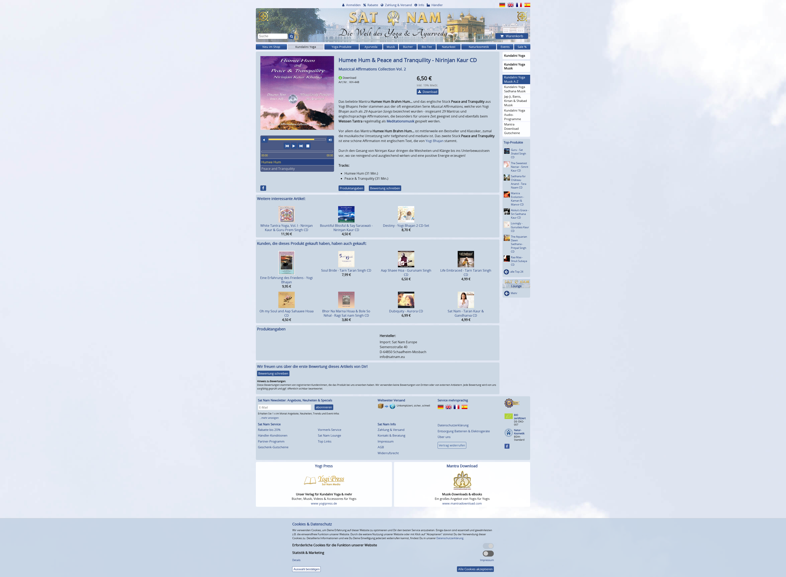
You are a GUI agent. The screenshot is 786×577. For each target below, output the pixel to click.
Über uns (444, 437)
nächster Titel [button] (301, 146)
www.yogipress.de (324, 503)
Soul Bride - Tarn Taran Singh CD (346, 270)
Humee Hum (271, 162)
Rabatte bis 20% (269, 430)
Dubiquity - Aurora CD (406, 311)
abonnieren (324, 407)
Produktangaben (351, 188)
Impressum (386, 441)
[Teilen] (263, 188)
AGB (381, 447)
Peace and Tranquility (278, 168)
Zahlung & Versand (398, 5)
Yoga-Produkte (341, 47)
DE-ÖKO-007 (519, 423)
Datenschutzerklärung (453, 425)
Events (505, 47)
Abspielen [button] (294, 146)
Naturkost (448, 47)
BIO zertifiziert (520, 416)
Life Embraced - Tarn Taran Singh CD (465, 272)
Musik (391, 47)
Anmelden (353, 5)
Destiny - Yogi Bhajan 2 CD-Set (406, 225)
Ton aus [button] (264, 140)
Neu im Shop (271, 47)
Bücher (408, 47)
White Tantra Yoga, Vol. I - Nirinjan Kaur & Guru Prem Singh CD (286, 227)
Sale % (522, 47)
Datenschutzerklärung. (450, 538)
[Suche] (291, 36)
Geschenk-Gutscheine (273, 447)
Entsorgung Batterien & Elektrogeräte (464, 431)
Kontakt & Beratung (391, 435)
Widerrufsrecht (388, 453)
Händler (437, 5)
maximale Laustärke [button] (330, 140)
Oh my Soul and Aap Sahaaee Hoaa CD (287, 313)
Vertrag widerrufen (452, 445)
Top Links (324, 441)
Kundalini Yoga (305, 47)
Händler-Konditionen (272, 435)
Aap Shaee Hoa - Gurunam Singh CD (406, 272)
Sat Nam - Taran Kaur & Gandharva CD (466, 313)
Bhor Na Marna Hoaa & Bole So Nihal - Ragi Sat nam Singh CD (346, 313)
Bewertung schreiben (385, 188)
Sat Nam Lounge (329, 435)
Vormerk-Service (329, 430)
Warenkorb (514, 36)
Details (296, 560)
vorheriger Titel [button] (287, 146)
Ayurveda (371, 47)
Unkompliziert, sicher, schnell (413, 405)
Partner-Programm (271, 441)
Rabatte (372, 5)
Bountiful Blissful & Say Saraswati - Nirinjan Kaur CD (346, 227)
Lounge (516, 286)
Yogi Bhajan (435, 141)
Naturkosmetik (479, 47)
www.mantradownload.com (462, 503)
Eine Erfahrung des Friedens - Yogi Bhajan (286, 280)
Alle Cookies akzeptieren (475, 569)
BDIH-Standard (519, 438)
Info (421, 5)
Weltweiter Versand (391, 400)
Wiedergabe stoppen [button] (308, 146)
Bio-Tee (427, 47)
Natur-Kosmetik (519, 431)
